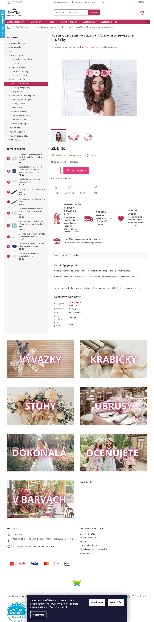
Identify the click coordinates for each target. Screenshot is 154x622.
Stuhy (11, 51)
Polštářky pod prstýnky (21, 99)
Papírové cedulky (19, 111)
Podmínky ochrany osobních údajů (95, 549)
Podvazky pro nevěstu (21, 59)
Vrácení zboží (86, 553)
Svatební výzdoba (16, 131)
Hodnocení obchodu (85, 2)
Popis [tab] (55, 255)
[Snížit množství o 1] (61, 172)
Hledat (94, 12)
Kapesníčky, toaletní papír (23, 95)
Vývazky (15, 63)
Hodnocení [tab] (66, 255)
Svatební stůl (14, 127)
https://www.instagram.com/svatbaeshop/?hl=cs (33, 546)
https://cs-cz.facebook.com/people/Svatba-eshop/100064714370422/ (42, 540)
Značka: (109, 47)
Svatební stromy (18, 119)
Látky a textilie (14, 47)
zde (66, 607)
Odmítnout (97, 602)
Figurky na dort (18, 103)
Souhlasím (116, 602)
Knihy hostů (16, 91)
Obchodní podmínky (89, 545)
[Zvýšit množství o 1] (61, 169)
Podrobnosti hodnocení (87, 47)
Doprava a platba (61, 2)
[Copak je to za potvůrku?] (77, 582)
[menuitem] (16, 22)
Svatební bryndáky (19, 71)
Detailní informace (59, 178)
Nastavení (38, 614)
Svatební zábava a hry (18, 135)
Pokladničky (16, 107)
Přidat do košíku (78, 170)
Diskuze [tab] (77, 255)
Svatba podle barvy (17, 43)
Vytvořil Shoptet (139, 596)
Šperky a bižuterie (19, 75)
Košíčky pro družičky (20, 115)
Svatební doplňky (16, 55)
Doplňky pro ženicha (20, 79)
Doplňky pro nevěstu (20, 83)
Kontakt (83, 541)
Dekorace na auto (19, 67)
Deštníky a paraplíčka (21, 123)
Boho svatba (14, 139)
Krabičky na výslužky (20, 87)
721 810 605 (16, 534)
